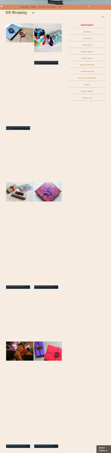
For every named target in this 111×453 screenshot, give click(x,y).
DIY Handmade (33, 6)
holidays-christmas (87, 91)
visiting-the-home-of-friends (87, 78)
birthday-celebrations (87, 65)
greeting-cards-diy (87, 52)
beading (87, 85)
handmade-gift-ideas (87, 71)
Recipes (60, 6)
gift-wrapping (87, 38)
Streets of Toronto (51, 6)
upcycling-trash (87, 98)
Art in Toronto (42, 6)
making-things (87, 45)
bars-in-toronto (87, 58)
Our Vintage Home (24, 6)
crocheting (87, 32)
